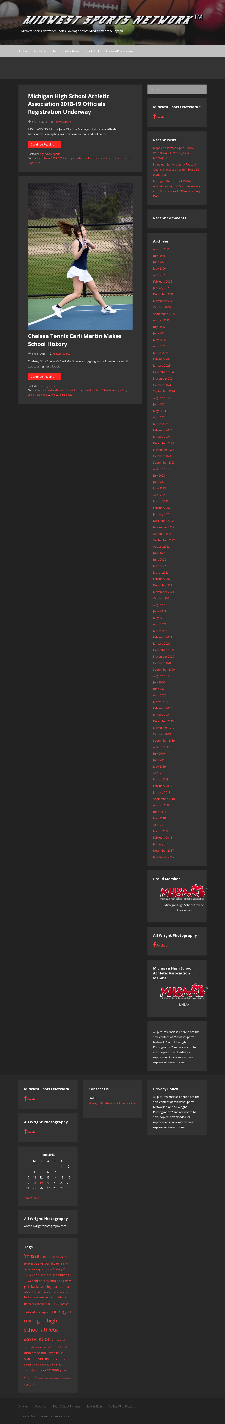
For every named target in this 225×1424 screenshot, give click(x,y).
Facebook (162, 117)
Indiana (29, 1297)
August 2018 (161, 805)
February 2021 (162, 637)
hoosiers (45, 1292)
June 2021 (159, 611)
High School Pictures (65, 51)
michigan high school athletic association (88, 158)
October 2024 (162, 385)
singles (32, 394)
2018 (54, 158)
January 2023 (161, 514)
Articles (23, 51)
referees (126, 158)
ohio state (58, 1346)
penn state (61, 1359)
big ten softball (45, 1269)
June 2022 (159, 559)
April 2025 (159, 346)
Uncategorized (48, 386)
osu (52, 1359)
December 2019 (163, 721)
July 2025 (159, 327)
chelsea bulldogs (74, 390)
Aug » (37, 1198)
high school (55, 1286)
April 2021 (159, 624)
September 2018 (164, 799)
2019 (61, 158)
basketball (42, 1263)
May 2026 (159, 268)
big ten (55, 1263)
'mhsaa (45, 158)
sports (31, 1377)
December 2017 (163, 851)
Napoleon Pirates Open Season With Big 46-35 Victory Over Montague (174, 153)
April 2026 (159, 275)
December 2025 (163, 294)
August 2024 (161, 398)
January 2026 (161, 288)
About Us (40, 51)
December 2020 (163, 650)
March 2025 (161, 353)
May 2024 (159, 411)
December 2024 (163, 372)
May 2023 (159, 488)
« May (28, 1198)
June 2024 (159, 404)
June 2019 (159, 760)
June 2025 (159, 333)
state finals (43, 394)
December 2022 (163, 521)
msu (37, 1347)
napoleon (44, 1347)
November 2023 (163, 450)
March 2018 (161, 831)
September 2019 (164, 740)
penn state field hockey (36, 1364)
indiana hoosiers (45, 1297)
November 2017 (163, 857)
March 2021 (161, 631)
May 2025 (159, 340)
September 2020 (164, 669)
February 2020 (162, 708)
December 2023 (163, 443)
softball (53, 1370)
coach (88, 390)
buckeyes (58, 1269)
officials (116, 158)
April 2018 (159, 825)
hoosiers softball (59, 1292)
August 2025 (161, 320)
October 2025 (162, 307)
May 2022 (159, 566)
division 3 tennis (102, 390)
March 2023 (161, 501)
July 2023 (159, 475)
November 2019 (163, 728)
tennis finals (65, 394)
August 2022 (161, 546)
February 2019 (162, 786)
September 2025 (164, 314)
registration (34, 162)
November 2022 (163, 527)
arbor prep (47, 1257)
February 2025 (162, 359)
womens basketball (62, 1378)
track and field (46, 1378)
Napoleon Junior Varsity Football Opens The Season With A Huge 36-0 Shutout (176, 170)
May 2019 (159, 766)
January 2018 (161, 844)
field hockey (40, 1281)
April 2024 (159, 417)
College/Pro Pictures (119, 51)
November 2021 (163, 592)
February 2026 (162, 281)
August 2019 (161, 747)
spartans (63, 1370)
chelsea (59, 390)
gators (67, 1281)
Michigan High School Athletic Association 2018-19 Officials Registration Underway (68, 104)
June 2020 (159, 689)
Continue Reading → (44, 144)
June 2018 (159, 812)
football (56, 1280)
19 (41, 1183)
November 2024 (163, 378)
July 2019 (159, 753)
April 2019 (159, 773)
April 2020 (159, 695)
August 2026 (161, 249)
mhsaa (54, 1303)
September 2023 (164, 462)
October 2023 (162, 456)
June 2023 (159, 482)
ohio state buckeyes (39, 1353)
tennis (54, 394)
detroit (27, 1281)
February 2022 (162, 579)
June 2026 (159, 262)
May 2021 (159, 618)
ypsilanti (29, 1384)
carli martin (47, 390)
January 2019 (161, 792)
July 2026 (159, 256)
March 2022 (161, 572)
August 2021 (161, 605)
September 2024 (164, 391)
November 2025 (163, 301)
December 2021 (163, 585)
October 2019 (162, 734)
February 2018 (162, 837)
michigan (60, 1311)
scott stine (41, 1370)
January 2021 (161, 643)
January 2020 (161, 715)
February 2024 (162, 430)
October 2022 (162, 534)
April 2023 (159, 495)
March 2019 (161, 779)
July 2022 (159, 553)
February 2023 (162, 508)
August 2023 (161, 469)
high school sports (50, 154)
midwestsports (63, 121)
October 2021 (162, 598)
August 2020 (161, 676)
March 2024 (161, 424)
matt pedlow (119, 390)
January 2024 (161, 437)
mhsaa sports (43, 1312)
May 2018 (159, 818)
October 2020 (162, 663)
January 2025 (161, 365)
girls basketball (35, 1286)
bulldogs (28, 1275)
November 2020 (163, 656)
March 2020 (161, 702)
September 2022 (164, 540)
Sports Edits (93, 51)
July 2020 (159, 682)
